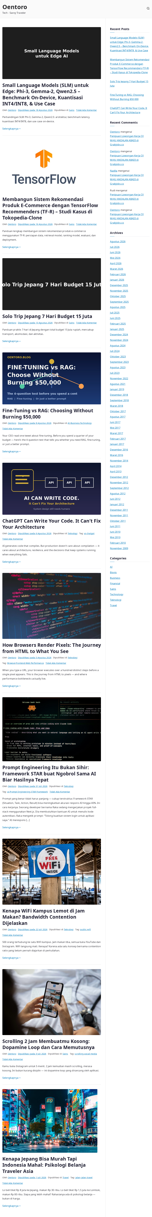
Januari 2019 (117, 389)
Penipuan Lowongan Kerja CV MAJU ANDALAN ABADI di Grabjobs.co (127, 140)
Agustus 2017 (117, 416)
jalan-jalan (80, 1177)
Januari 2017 (117, 444)
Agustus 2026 (117, 241)
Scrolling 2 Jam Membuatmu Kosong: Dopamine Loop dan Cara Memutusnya (48, 1044)
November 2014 (119, 460)
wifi (89, 929)
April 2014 (115, 466)
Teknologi (72, 533)
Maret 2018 (116, 406)
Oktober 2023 (118, 356)
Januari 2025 (117, 329)
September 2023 (119, 362)
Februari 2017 (118, 438)
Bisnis (113, 572)
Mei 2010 (115, 537)
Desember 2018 (119, 394)
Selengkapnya (10, 128)
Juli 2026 (114, 247)
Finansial (115, 583)
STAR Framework (39, 791)
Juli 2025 (114, 312)
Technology (86, 423)
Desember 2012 (119, 477)
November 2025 (119, 290)
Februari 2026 (118, 274)
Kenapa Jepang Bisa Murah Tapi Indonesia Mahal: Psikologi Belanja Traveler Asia (44, 1165)
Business (75, 423)
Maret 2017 (116, 433)
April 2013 (115, 471)
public (83, 929)
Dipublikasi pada (35, 110)
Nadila (113, 170)
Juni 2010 (115, 531)
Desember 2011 (119, 510)
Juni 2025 (115, 318)
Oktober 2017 (118, 411)
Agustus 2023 (117, 367)
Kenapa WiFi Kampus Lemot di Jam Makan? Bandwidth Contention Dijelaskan (43, 916)
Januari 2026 (117, 279)
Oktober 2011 (118, 521)
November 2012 (119, 482)
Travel (66, 1177)
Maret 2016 (116, 455)
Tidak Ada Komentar (86, 110)
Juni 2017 (115, 422)
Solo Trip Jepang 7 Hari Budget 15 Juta (47, 316)
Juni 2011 (115, 526)
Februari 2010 (118, 542)
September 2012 (119, 488)
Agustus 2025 (117, 307)
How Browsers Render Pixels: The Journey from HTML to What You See (51, 648)
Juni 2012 (115, 499)
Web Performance (35, 663)
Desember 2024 (119, 334)
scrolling (79, 1053)
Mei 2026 (115, 258)
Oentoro (14, 7)
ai (85, 533)
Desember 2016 (119, 449)
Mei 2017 (115, 427)
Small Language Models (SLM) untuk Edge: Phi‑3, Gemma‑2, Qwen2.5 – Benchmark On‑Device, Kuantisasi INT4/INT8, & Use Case (45, 94)
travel (90, 1177)
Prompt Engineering (20, 791)
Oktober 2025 (118, 296)
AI (69, 423)
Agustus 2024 (117, 345)
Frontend (20, 663)
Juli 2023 (114, 373)
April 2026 (115, 263)
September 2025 (119, 301)
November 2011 (119, 515)
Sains (71, 110)
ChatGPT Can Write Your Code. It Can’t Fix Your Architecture (51, 524)
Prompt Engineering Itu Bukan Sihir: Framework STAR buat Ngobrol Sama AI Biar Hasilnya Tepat (49, 773)
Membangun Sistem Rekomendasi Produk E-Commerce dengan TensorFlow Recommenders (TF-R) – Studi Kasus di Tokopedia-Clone (50, 208)
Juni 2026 (115, 252)
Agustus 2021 (117, 384)
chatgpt (90, 533)
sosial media (90, 1053)
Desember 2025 (119, 285)
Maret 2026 (116, 269)
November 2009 (119, 548)
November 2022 (119, 378)
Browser (11, 663)
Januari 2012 (117, 504)
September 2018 (119, 400)
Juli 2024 (114, 351)
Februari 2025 (118, 323)
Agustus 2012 (117, 493)
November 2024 (119, 340)
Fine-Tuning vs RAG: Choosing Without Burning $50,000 (47, 413)
